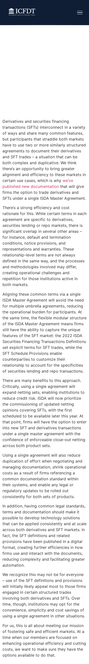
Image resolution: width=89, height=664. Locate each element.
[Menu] (80, 12)
